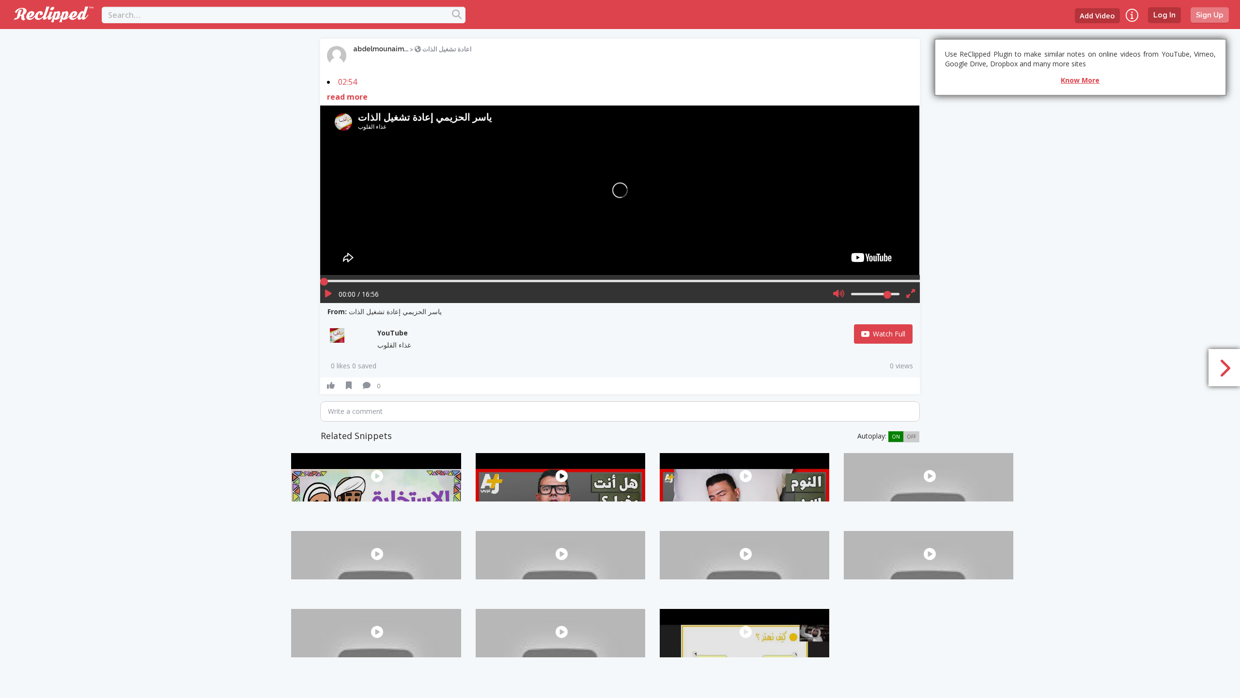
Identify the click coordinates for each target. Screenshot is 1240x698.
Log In (1164, 15)
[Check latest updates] (1132, 15)
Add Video (1097, 15)
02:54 (347, 81)
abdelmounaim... (380, 49)
